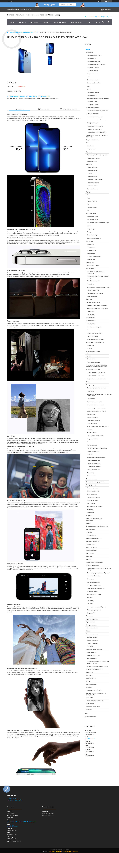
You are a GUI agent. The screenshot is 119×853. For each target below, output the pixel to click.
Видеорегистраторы (92, 619)
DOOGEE (89, 173)
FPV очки (89, 597)
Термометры (91, 259)
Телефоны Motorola (92, 123)
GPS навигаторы (90, 317)
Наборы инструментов (93, 420)
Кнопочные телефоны (92, 113)
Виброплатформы (92, 643)
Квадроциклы (91, 503)
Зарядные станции (91, 550)
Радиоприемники (91, 622)
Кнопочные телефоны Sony (95, 126)
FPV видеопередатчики (94, 585)
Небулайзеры (91, 253)
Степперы (90, 646)
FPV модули (90, 579)
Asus (88, 195)
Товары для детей (91, 652)
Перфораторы (91, 398)
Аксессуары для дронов (94, 610)
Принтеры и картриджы (92, 541)
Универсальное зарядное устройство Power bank (97, 136)
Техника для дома (92, 219)
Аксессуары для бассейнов (95, 690)
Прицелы (88, 559)
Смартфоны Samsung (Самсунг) (96, 64)
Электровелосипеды (93, 491)
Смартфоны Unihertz (93, 92)
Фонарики (89, 532)
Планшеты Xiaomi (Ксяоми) (95, 179)
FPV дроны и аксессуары (93, 565)
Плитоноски (89, 616)
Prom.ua (67, 849)
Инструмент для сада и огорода (96, 408)
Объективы (90, 345)
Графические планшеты (93, 369)
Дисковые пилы (91, 432)
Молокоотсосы (91, 250)
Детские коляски (92, 658)
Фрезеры (89, 429)
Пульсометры (91, 247)
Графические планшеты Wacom (96, 379)
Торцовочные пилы (92, 417)
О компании (12, 798)
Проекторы (89, 299)
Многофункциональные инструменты (98, 426)
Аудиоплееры (91, 359)
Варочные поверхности (94, 238)
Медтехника (89, 241)
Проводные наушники (93, 158)
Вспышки (89, 348)
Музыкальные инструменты (95, 293)
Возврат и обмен (76, 22)
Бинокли (88, 631)
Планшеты (89, 164)
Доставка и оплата (60, 22)
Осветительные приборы (93, 706)
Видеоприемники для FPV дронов (97, 607)
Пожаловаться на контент (54, 851)
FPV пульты (90, 600)
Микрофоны (90, 284)
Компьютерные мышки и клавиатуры (97, 308)
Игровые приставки (91, 479)
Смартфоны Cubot (92, 101)
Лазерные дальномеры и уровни (96, 388)
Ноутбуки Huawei (92, 207)
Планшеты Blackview (93, 182)
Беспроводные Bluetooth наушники (97, 155)
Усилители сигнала (92, 591)
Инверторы (89, 556)
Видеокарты (90, 314)
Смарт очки (89, 709)
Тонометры (90, 244)
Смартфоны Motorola (93, 80)
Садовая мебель (91, 678)
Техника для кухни (92, 216)
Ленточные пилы (92, 445)
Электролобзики (92, 423)
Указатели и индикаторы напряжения (97, 666)
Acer (88, 198)
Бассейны (89, 687)
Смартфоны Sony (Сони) (94, 61)
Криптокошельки (92, 296)
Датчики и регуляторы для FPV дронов (98, 573)
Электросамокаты (92, 488)
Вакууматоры (91, 229)
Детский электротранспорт (95, 506)
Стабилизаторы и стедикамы (94, 649)
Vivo (88, 86)
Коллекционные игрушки (94, 330)
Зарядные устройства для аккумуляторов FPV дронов (99, 569)
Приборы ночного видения (93, 538)
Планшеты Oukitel (92, 170)
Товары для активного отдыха (94, 700)
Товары (21, 22)
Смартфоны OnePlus (93, 67)
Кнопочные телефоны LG (94, 129)
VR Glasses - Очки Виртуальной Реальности (96, 272)
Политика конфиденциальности (70, 851)
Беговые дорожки (92, 640)
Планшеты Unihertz (92, 176)
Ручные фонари (91, 535)
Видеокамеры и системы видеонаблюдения (93, 352)
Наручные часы (91, 149)
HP (88, 210)
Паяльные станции (91, 684)
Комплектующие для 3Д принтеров (97, 110)
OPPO (89, 89)
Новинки (46, 22)
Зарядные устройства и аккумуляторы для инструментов (99, 394)
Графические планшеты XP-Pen (96, 372)
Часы (87, 142)
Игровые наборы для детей (95, 333)
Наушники (89, 152)
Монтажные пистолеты (94, 442)
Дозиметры (89, 697)
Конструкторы (91, 323)
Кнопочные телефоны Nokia (95, 117)
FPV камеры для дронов (94, 594)
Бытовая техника (91, 213)
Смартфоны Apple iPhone (30, 32)
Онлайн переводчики (93, 281)
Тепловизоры (90, 512)
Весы (88, 225)
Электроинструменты (92, 385)
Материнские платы (91, 628)
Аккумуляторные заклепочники (96, 457)
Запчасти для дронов (93, 582)
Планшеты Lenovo (92, 167)
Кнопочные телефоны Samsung (96, 120)
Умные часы (90, 146)
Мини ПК (88, 523)
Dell (88, 204)
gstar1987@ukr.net (90, 739)
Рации (88, 382)
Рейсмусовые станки (93, 451)
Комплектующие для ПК (93, 302)
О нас (88, 22)
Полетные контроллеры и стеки (96, 588)
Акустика (88, 356)
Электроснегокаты (92, 500)
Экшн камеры (90, 262)
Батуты (88, 681)
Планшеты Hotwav (92, 189)
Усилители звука (92, 161)
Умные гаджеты (90, 268)
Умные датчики (90, 544)
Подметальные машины (94, 463)
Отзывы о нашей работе (16, 800)
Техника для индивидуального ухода (98, 222)
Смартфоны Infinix (92, 95)
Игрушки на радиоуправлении (95, 339)
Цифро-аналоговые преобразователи (97, 526)
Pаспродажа (34, 22)
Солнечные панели (91, 547)
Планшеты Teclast (92, 185)
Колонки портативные (93, 362)
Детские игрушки (91, 320)
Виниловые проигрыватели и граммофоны (94, 519)
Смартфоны (18, 32)
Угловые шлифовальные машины (96, 411)
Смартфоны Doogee (92, 104)
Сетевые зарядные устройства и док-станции (98, 277)
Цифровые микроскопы (92, 140)
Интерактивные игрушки (94, 327)
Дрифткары (90, 509)
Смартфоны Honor (92, 74)
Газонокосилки (91, 476)
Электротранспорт (91, 485)
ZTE (88, 77)
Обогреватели (90, 703)
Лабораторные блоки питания (94, 669)
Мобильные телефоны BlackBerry (96, 132)
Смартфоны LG (91, 58)
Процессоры (90, 311)
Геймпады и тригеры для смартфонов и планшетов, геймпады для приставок (97, 365)
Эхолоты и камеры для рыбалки (95, 482)
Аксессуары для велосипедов (94, 562)
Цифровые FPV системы (94, 576)
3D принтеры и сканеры (92, 107)
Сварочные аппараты (93, 460)
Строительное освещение (94, 466)
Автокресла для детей (93, 655)
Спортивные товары (91, 634)
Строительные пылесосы (94, 402)
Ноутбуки (88, 192)
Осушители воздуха (93, 235)
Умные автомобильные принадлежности (99, 287)
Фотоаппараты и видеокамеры (95, 342)
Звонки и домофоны (93, 290)
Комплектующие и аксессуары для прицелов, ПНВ (96, 694)
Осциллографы (90, 529)
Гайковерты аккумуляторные (95, 405)
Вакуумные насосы (92, 439)
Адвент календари (92, 336)
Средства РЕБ (91, 613)
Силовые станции (92, 637)
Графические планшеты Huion (95, 375)
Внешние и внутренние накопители (97, 305)
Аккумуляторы (90, 553)
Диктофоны (89, 672)
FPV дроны (90, 603)
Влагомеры (89, 675)
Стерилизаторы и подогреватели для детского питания (98, 662)
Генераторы (90, 391)
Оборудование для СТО (94, 469)
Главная (11, 22)
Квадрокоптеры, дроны (92, 265)
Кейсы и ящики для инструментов (97, 448)
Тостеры (89, 232)
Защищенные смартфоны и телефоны (98, 98)
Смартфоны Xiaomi (92, 70)
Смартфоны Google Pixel (94, 83)
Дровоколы (90, 472)
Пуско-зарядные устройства (95, 435)
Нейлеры (89, 454)
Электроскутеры (92, 494)
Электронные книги (91, 625)
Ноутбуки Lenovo (92, 201)
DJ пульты (89, 515)
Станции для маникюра (94, 256)
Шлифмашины (91, 414)
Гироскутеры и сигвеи (93, 497)
